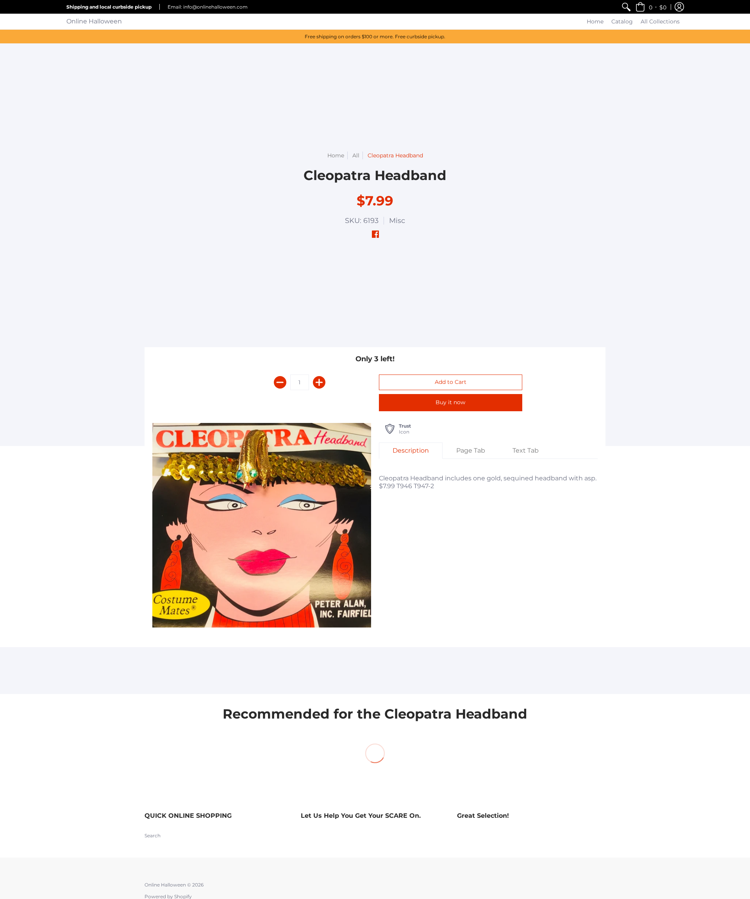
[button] (651, 7)
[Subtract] (280, 382)
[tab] (411, 450)
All (355, 155)
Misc (397, 220)
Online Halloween (94, 21)
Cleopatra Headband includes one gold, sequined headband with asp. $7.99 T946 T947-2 (487, 482)
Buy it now (450, 402)
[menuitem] (626, 7)
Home (335, 155)
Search (153, 835)
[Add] (319, 382)
